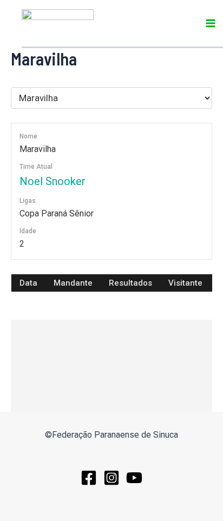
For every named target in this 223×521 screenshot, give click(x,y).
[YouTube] (134, 478)
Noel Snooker (52, 181)
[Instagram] (111, 478)
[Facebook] (89, 478)
